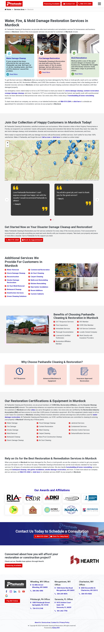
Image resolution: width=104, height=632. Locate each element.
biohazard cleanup (19, 470)
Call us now (46, 137)
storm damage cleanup (74, 91)
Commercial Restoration (40, 270)
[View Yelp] (19, 591)
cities (33, 410)
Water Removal (13, 270)
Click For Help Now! (60, 536)
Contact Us (55, 622)
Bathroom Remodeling (39, 280)
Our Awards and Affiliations (52, 490)
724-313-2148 (38, 608)
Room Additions (37, 290)
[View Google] (6, 596)
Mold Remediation (79, 58)
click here (77, 101)
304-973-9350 (86, 594)
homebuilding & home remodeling (81, 96)
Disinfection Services (15, 293)
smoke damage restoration (55, 470)
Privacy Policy (64, 622)
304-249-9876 (62, 594)
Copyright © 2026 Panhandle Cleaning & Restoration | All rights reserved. (53, 625)
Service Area (19, 9)
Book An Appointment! (33, 240)
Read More (12, 74)
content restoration (91, 91)
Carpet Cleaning (37, 277)
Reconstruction (13, 277)
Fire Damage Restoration (49, 58)
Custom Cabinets (37, 294)
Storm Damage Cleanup (16, 273)
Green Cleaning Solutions (17, 296)
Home (8, 9)
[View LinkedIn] (15, 591)
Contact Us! (70, 4)
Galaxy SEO (56, 628)
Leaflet (67, 180)
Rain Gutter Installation (39, 287)
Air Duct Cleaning (37, 273)
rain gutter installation (35, 470)
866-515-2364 (85, 4)
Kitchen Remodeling (38, 283)
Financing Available (52, 4)
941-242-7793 (62, 611)
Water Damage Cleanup (16, 58)
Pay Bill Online (12, 601)
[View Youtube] (23, 591)
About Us (38, 622)
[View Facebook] (6, 591)
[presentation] (7, 200)
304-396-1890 (38, 591)
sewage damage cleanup (14, 93)
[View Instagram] (10, 591)
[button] (65, 160)
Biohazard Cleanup (14, 289)
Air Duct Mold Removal (15, 286)
